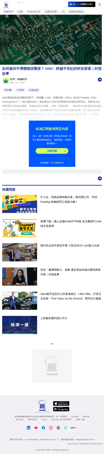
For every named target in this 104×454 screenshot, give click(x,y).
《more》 (44, 419)
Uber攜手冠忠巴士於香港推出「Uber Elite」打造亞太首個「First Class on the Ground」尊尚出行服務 (70, 296)
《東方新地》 (32, 419)
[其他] (100, 79)
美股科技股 (51, 12)
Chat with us (73, 444)
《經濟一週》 (80, 419)
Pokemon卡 (34, 12)
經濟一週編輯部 (18, 79)
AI (63, 12)
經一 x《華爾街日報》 (83, 4)
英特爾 (8, 90)
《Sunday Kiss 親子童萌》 (61, 419)
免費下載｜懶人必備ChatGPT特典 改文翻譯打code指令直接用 (71, 223)
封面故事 (33, 90)
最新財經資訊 (76, 12)
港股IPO (8, 12)
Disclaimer (84, 444)
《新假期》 (63, 416)
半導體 (20, 90)
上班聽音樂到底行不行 (53, 318)
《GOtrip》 (75, 416)
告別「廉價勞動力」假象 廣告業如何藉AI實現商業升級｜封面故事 (70, 272)
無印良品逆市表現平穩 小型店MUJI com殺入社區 (70, 245)
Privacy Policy (97, 444)
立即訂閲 (52, 151)
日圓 (20, 12)
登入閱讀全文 (57, 163)
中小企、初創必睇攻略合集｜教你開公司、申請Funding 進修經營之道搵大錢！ (68, 199)
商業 (12, 83)
